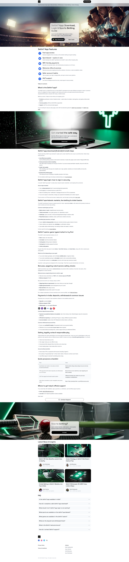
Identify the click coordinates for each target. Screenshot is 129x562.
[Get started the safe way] (64, 130)
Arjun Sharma (68, 549)
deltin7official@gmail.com (48, 391)
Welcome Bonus (54, 4)
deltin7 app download (76, 107)
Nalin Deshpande (69, 547)
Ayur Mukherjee (68, 553)
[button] (64, 84)
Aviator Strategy (75, 4)
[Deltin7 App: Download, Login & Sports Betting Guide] (64, 23)
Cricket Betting (67, 4)
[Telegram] (44, 540)
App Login (47, 4)
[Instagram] (41, 540)
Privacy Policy (41, 545)
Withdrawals (61, 4)
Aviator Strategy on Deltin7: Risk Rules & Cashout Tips (77, 460)
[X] (47, 540)
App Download (41, 4)
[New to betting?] (64, 421)
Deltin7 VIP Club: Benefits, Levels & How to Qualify (50, 460)
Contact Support (66, 399)
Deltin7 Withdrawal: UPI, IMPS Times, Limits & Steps (76, 485)
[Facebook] (39, 540)
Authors (67, 545)
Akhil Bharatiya (68, 551)
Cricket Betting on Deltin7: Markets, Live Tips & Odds (50, 485)
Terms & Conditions (42, 548)
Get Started (87, 1)
